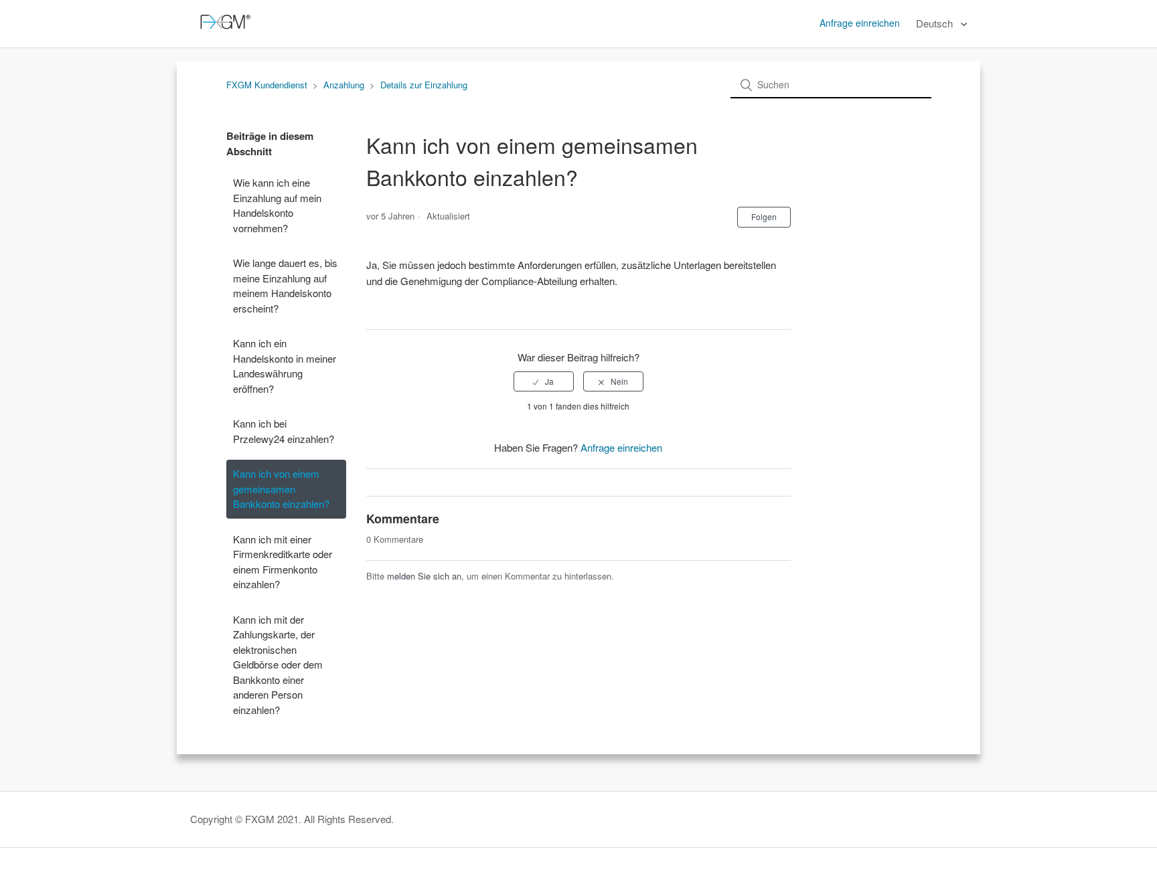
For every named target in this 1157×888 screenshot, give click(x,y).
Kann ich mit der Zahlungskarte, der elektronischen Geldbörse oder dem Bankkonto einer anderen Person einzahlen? (278, 664)
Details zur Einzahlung (423, 84)
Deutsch (935, 23)
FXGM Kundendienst (266, 84)
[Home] (223, 30)
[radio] (544, 381)
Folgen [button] (764, 216)
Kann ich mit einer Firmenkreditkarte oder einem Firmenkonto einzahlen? (282, 562)
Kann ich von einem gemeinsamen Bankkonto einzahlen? (281, 488)
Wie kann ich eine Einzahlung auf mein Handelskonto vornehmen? (277, 205)
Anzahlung (343, 84)
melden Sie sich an (424, 575)
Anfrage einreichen (860, 22)
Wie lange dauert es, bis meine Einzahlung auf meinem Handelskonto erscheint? (285, 285)
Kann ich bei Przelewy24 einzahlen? (283, 431)
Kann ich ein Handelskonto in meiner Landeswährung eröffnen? (284, 365)
